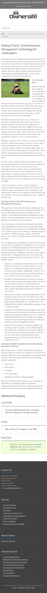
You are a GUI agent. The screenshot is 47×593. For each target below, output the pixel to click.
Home (3, 34)
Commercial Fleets (9, 505)
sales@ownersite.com (13, 488)
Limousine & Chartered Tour (12, 513)
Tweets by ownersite (8, 541)
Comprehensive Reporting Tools (14, 568)
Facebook (19, 22)
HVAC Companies (9, 521)
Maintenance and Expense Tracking (15, 560)
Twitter (23, 22)
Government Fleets (9, 508)
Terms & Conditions (19, 588)
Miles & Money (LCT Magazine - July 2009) (21, 429)
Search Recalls (8, 570)
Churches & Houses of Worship (13, 524)
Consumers (7, 511)
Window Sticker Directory (11, 576)
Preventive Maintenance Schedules (15, 562)
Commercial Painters (10, 519)
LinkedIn (27, 22)
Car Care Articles (9, 573)
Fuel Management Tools (11, 557)
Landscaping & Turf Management (14, 516)
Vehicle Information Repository (13, 565)
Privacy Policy (30, 588)
